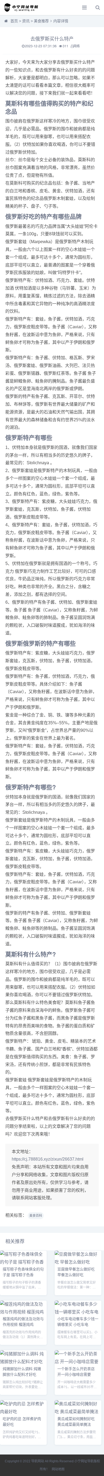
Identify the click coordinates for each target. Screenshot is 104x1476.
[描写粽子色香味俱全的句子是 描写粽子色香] (23, 1262)
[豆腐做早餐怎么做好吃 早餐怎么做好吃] (78, 1262)
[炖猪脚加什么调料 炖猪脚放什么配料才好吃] (23, 1361)
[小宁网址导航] (22, 7)
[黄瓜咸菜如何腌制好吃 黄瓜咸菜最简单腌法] (78, 1411)
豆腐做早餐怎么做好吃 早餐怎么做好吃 (76, 1271)
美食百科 (35, 1216)
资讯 (26, 21)
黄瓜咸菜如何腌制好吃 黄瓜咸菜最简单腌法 (76, 1421)
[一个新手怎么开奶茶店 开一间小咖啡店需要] (78, 1361)
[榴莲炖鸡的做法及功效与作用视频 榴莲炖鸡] (23, 1312)
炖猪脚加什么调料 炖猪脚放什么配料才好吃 (22, 1371)
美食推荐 (41, 21)
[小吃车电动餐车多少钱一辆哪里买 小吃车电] (78, 1312)
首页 (14, 21)
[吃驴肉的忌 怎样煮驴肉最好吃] (23, 1411)
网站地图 (58, 1469)
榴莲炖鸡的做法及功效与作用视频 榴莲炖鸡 (23, 1321)
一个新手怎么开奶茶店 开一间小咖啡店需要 (76, 1371)
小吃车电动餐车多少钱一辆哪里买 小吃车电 (77, 1321)
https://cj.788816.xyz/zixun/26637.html (47, 1159)
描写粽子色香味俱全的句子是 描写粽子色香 (23, 1271)
